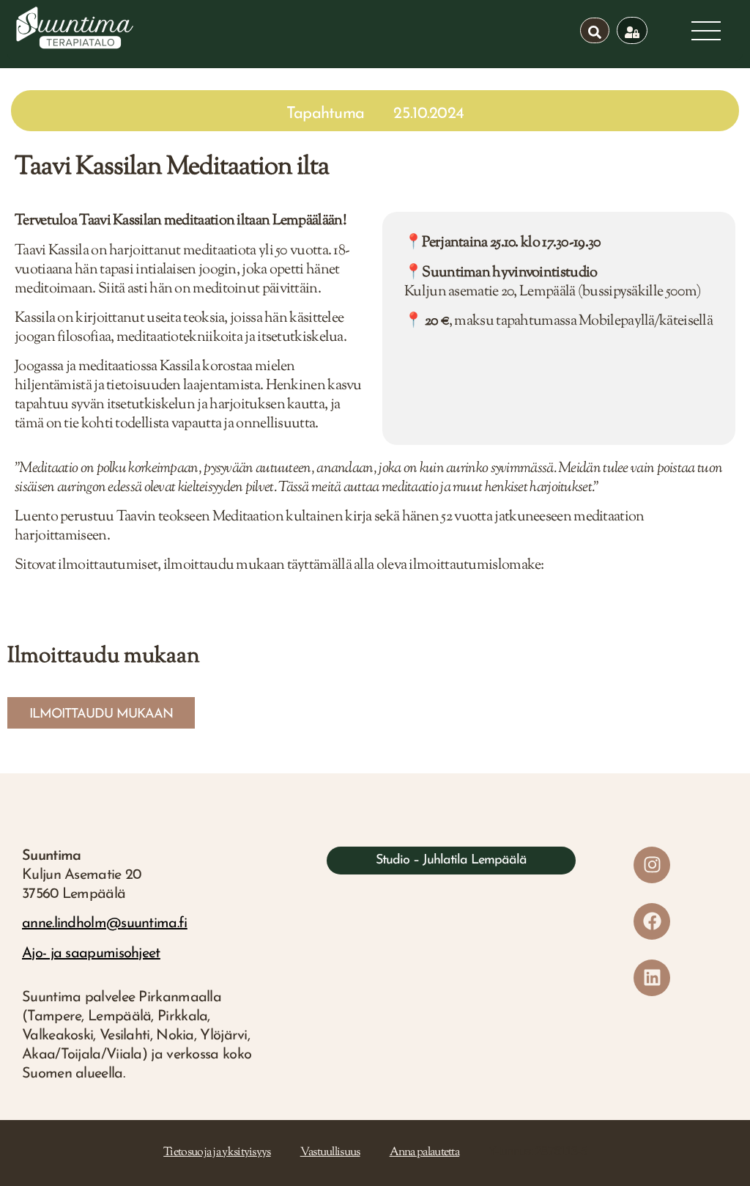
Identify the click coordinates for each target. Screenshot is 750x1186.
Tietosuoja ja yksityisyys (217, 1152)
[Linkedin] (652, 978)
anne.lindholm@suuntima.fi (105, 923)
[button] (101, 713)
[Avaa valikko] (706, 30)
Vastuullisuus (330, 1152)
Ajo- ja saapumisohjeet (91, 953)
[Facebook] (652, 921)
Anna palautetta (425, 1152)
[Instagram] (652, 865)
